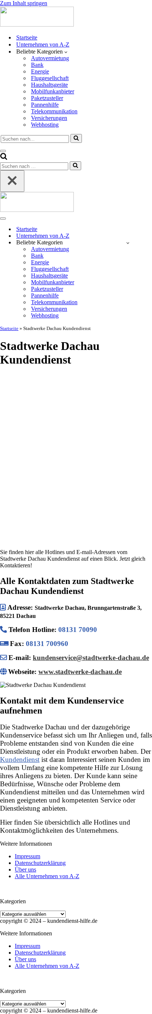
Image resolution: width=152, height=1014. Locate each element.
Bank (37, 65)
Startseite (26, 37)
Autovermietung (50, 58)
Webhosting (45, 124)
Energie (40, 71)
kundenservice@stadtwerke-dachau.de (91, 657)
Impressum (27, 856)
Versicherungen (49, 118)
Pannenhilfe (45, 105)
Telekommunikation (54, 111)
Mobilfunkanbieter (52, 91)
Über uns (25, 869)
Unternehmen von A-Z (42, 44)
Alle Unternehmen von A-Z (47, 876)
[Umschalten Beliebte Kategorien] (127, 243)
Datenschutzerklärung (40, 863)
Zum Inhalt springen (23, 3)
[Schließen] (12, 181)
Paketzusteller (47, 98)
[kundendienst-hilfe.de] (37, 24)
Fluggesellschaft (50, 78)
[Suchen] (76, 138)
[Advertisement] (76, 451)
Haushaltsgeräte (49, 85)
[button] (66, 51)
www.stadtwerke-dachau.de (80, 672)
